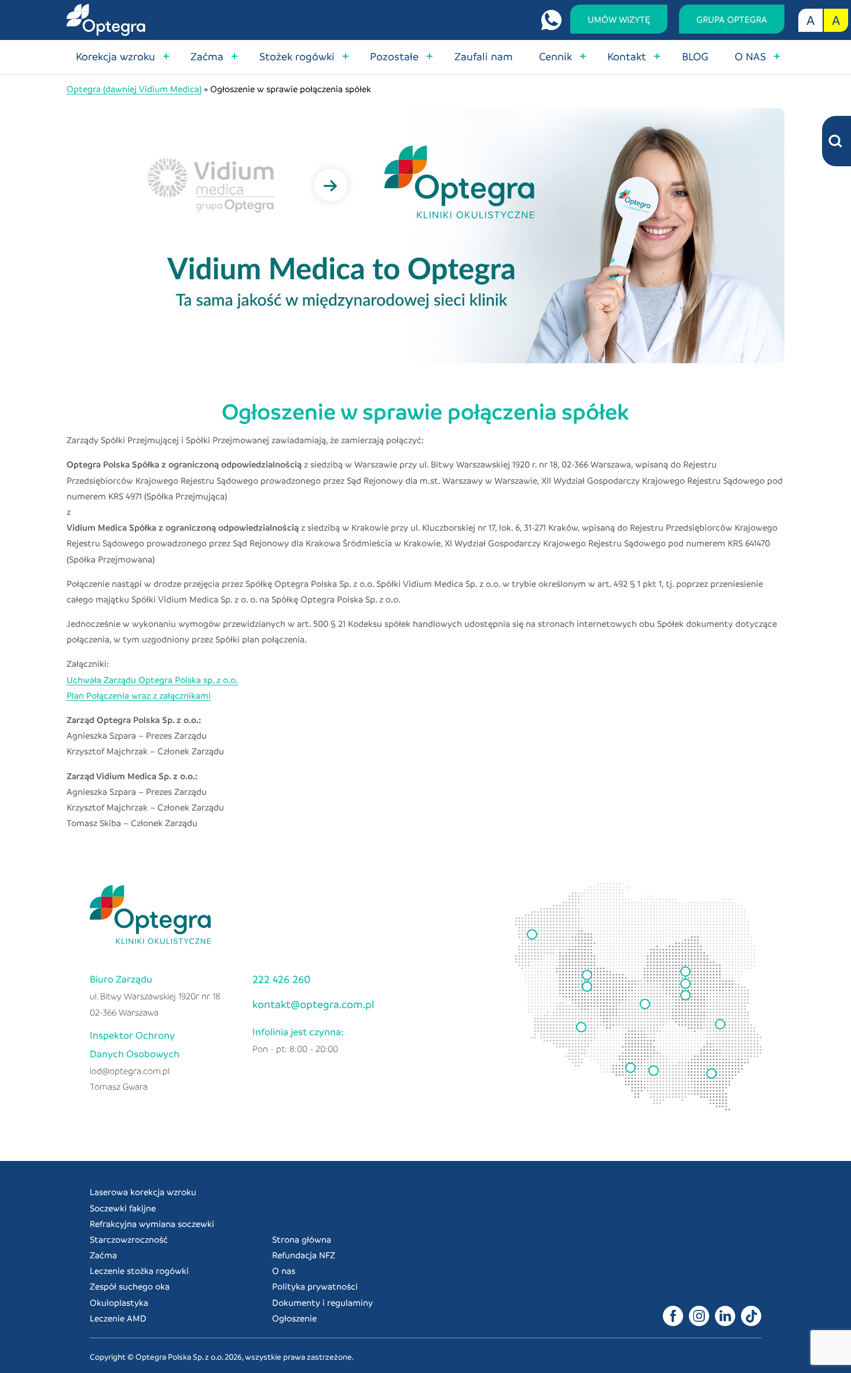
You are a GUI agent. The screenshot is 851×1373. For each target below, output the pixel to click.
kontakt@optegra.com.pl (313, 1003)
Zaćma (206, 56)
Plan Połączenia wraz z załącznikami (139, 695)
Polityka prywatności (315, 1286)
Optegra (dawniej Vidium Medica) (134, 88)
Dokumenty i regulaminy (322, 1302)
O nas (283, 1270)
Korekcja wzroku (115, 56)
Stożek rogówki (297, 56)
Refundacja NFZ (303, 1255)
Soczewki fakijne (123, 1208)
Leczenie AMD (118, 1318)
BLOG (695, 56)
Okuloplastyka (119, 1302)
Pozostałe (394, 56)
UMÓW (619, 19)
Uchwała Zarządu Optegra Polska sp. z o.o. (152, 679)
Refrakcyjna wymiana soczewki (152, 1223)
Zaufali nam (483, 56)
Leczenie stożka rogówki (139, 1270)
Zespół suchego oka (130, 1286)
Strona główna (301, 1239)
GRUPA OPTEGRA (731, 19)
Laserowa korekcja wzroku (143, 1191)
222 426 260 (281, 978)
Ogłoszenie (294, 1318)
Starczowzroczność (129, 1239)
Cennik (555, 56)
